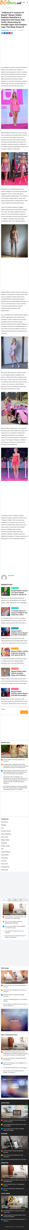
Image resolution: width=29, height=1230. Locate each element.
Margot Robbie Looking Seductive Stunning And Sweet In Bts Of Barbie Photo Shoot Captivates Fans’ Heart (19, 655)
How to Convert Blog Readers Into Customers (14, 1159)
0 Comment (20, 30)
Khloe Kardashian (6, 834)
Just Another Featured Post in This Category (15, 1067)
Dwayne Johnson (6, 831)
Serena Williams (5, 852)
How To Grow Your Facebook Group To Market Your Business (15, 936)
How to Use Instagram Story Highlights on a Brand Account (15, 927)
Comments (15, 900)
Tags (21, 900)
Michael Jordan (5, 846)
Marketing (4, 843)
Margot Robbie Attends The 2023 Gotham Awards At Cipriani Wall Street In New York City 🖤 (19, 594)
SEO (2, 849)
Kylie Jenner (4, 837)
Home (2, 7)
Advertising (4, 822)
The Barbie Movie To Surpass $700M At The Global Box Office (19, 613)
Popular (4, 900)
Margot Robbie (8, 7)
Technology (4, 858)
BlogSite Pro (11, 1226)
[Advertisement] (14, 50)
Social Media (4, 855)
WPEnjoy (22, 1226)
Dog (2, 828)
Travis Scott (4, 864)
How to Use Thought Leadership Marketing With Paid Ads (13, 922)
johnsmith (11, 575)
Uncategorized (5, 867)
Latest (9, 900)
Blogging (3, 825)
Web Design (4, 870)
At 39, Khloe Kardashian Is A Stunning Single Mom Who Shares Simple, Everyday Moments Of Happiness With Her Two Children (15, 788)
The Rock (3, 861)
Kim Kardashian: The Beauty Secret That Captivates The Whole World (15, 917)
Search (3, 709)
